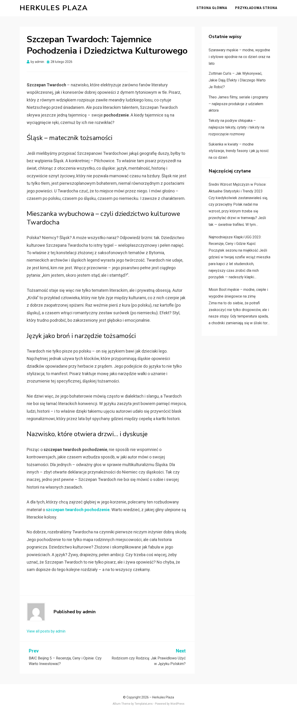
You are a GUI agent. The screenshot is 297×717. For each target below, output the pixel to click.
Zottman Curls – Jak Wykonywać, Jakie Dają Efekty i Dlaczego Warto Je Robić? (237, 80)
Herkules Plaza (54, 8)
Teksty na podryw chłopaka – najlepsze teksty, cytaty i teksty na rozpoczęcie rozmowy (236, 127)
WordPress (177, 703)
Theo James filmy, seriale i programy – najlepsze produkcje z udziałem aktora (238, 104)
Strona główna (212, 8)
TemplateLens (144, 703)
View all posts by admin (46, 631)
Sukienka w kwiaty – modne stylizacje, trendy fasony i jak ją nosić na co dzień (239, 151)
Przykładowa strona (256, 8)
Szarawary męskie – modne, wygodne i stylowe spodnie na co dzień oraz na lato (239, 57)
